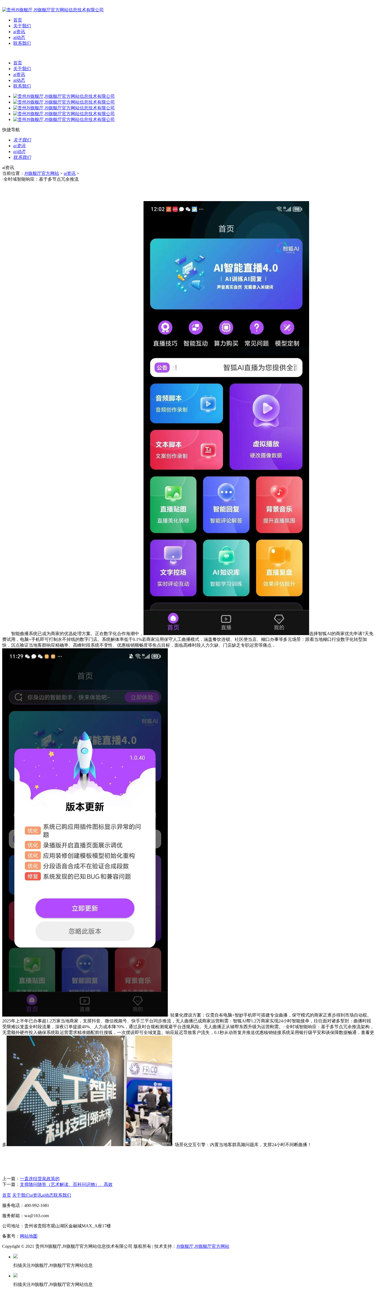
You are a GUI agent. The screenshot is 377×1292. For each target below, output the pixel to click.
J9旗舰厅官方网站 (41, 173)
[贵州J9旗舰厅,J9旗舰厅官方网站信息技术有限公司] (53, 9)
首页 (17, 20)
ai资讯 (19, 31)
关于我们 (22, 25)
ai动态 (19, 37)
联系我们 (22, 43)
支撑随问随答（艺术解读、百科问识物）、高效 (66, 1184)
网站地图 (29, 1236)
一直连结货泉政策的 (40, 1178)
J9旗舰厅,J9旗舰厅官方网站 (202, 1246)
